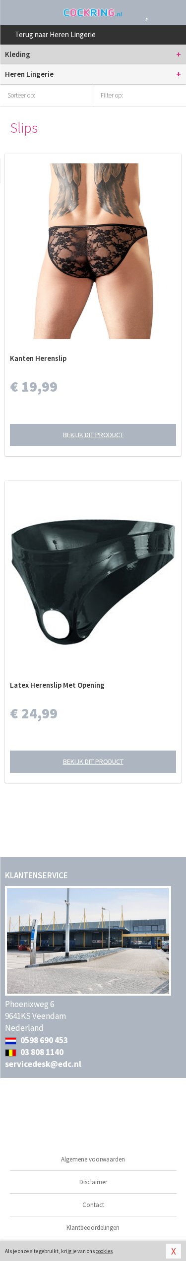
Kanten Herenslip (38, 358)
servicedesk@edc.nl (43, 1064)
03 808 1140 (41, 1052)
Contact (93, 1205)
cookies (104, 1251)
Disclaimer (93, 1182)
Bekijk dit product (93, 434)
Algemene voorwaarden (93, 1159)
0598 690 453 (43, 1040)
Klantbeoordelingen (93, 1227)
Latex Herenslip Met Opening (57, 685)
